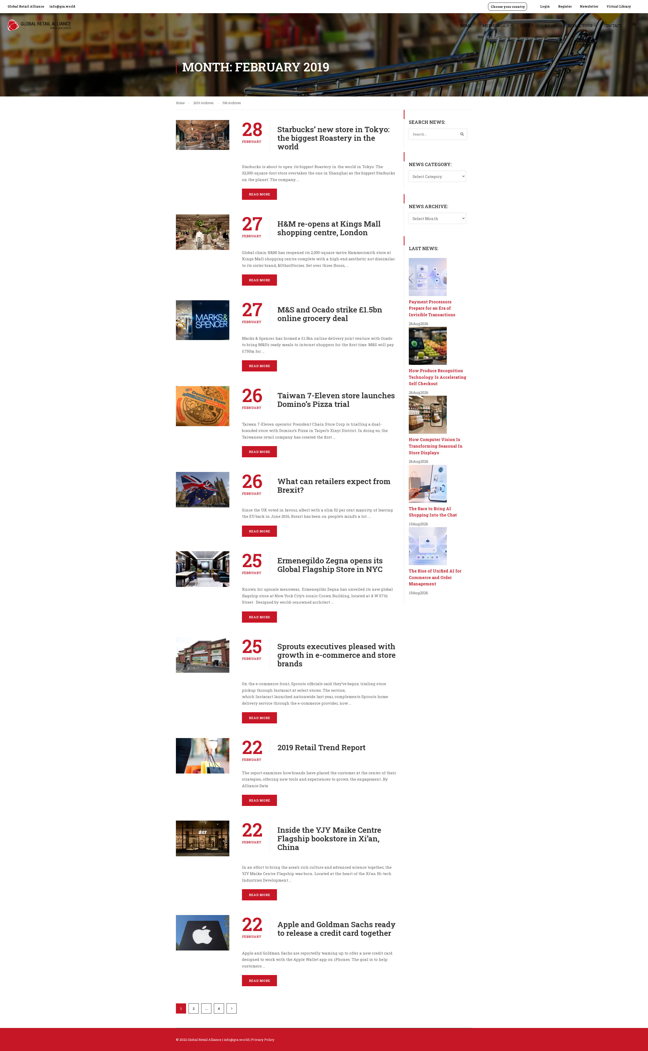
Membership (496, 25)
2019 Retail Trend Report (321, 747)
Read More (259, 194)
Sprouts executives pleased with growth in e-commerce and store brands (336, 655)
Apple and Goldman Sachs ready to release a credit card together (336, 928)
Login (545, 6)
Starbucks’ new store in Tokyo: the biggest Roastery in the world (333, 138)
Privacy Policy (262, 1039)
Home (466, 25)
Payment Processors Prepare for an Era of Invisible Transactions (432, 308)
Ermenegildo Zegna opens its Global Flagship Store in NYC (330, 564)
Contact (613, 25)
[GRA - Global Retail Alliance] (39, 27)
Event (527, 25)
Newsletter (589, 6)
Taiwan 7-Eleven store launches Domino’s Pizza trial (336, 399)
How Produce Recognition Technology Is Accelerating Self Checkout (437, 377)
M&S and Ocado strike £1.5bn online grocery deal (329, 314)
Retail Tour (580, 25)
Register (565, 6)
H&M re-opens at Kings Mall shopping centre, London (329, 228)
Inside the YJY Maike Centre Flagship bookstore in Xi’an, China (329, 838)
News (550, 25)
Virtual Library (618, 6)
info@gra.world (62, 6)
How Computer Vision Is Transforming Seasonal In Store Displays (435, 446)
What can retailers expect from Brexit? (334, 485)
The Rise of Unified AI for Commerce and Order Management (435, 577)
